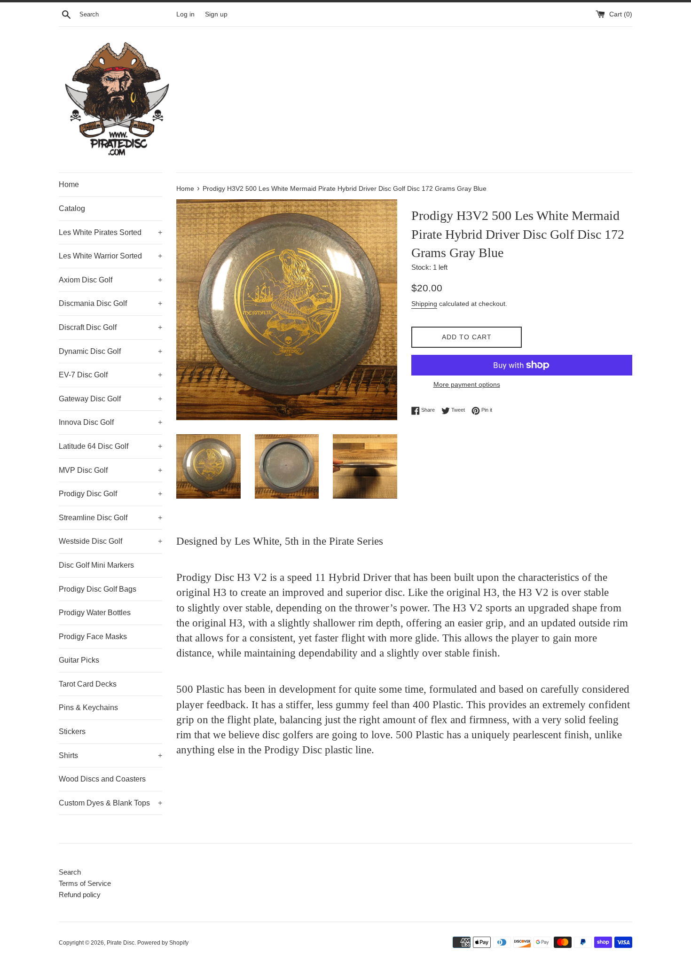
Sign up (216, 14)
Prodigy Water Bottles (95, 613)
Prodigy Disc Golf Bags (97, 589)
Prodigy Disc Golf (110, 494)
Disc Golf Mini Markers (96, 565)
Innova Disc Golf (110, 422)
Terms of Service (85, 883)
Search (70, 872)
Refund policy (80, 895)
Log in (185, 14)
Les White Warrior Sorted (110, 256)
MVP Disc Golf (110, 470)
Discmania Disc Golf (110, 303)
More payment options (466, 384)
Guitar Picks (79, 660)
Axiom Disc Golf (110, 280)
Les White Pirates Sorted (110, 232)
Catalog (72, 208)
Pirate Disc (120, 942)
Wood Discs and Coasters (102, 779)
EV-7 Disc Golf (110, 375)
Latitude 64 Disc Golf (110, 446)
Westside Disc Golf (110, 541)
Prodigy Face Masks (93, 637)
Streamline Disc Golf (110, 518)
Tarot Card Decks (88, 684)
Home (69, 184)
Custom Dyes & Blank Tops (110, 803)
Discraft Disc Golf (110, 327)
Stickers (72, 731)
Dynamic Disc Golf (110, 351)
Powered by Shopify (162, 942)
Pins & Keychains (88, 708)
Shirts (110, 755)
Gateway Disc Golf (110, 399)
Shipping (424, 303)
